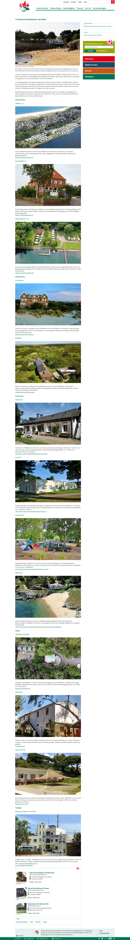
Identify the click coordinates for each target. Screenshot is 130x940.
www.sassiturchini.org (21, 804)
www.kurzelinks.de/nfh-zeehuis (24, 334)
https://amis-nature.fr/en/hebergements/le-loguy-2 (30, 511)
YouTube (110, 939)
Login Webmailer (104, 933)
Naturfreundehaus (22, 922)
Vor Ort (88, 8)
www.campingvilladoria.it (22, 688)
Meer (31, 922)
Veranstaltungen (99, 8)
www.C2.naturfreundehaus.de (24, 157)
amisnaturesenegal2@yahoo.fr (28, 863)
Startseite (66, 2)
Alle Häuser (38, 882)
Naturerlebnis (55, 8)
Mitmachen (89, 59)
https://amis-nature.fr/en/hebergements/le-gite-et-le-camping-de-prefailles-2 (38, 627)
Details (31, 882)
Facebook (103, 939)
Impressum (30, 938)
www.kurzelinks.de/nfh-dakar (24, 865)
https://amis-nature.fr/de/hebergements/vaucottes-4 (31, 454)
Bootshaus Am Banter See (38, 904)
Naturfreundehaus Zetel (22, 269)
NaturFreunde (42, 8)
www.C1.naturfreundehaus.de (24, 215)
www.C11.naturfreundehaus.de (24, 273)
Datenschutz (44, 938)
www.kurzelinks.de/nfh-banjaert (24, 392)
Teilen (19, 938)
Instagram (100, 939)
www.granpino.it (20, 746)
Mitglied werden (91, 65)
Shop (85, 2)
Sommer (38, 922)
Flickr (114, 939)
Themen (80, 8)
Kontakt (73, 2)
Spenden (88, 71)
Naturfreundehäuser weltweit (93, 35)
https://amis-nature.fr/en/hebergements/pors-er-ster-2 (31, 569)
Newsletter (89, 76)
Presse (80, 2)
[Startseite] (22, 6)
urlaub (45, 922)
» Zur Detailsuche (102, 50)
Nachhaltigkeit (69, 8)
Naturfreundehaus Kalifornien (41, 873)
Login (101, 931)
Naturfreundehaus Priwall (38, 888)
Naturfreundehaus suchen (93, 44)
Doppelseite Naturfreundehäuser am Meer (99, 26)
